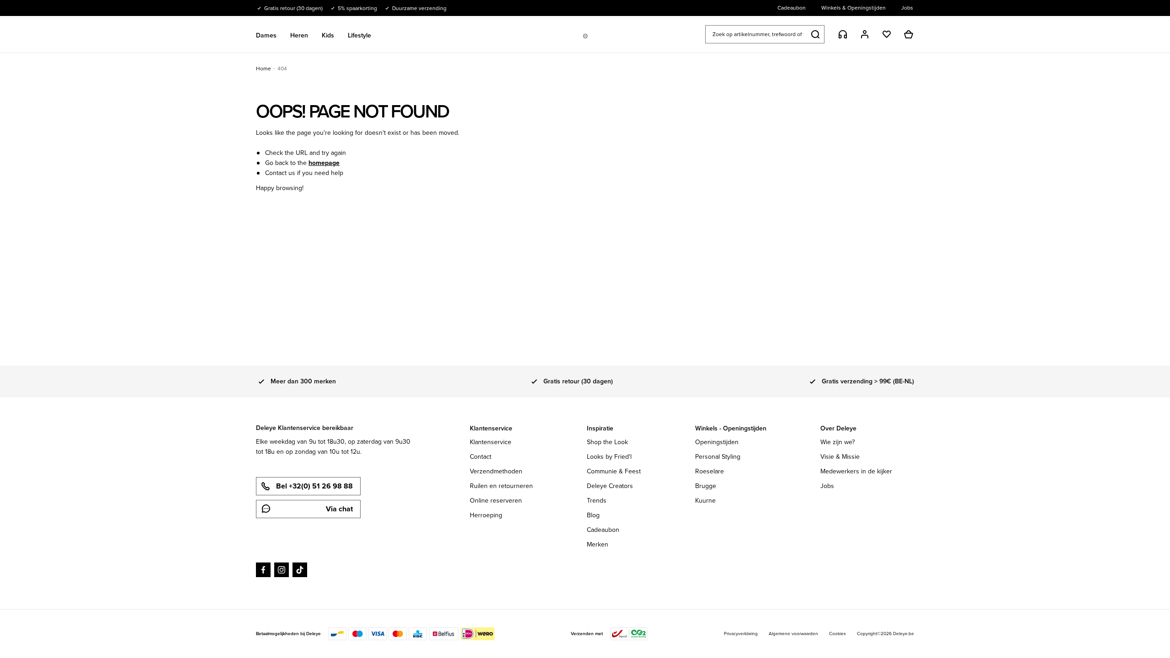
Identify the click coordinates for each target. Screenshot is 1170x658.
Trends (596, 500)
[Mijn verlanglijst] (886, 34)
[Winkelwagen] (908, 34)
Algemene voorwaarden (793, 633)
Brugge (705, 486)
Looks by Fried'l (609, 457)
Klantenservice (490, 442)
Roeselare (709, 471)
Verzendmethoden (496, 471)
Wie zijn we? (837, 442)
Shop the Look (607, 442)
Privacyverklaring (741, 633)
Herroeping (486, 515)
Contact (480, 457)
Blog (593, 515)
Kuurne (705, 500)
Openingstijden (717, 442)
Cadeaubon (603, 530)
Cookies (837, 633)
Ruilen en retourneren (501, 486)
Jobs (827, 486)
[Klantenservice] (842, 34)
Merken (597, 544)
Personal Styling (717, 457)
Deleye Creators (610, 486)
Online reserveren (496, 500)
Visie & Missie (840, 457)
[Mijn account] (864, 34)
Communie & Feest (614, 471)
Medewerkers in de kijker (856, 471)
